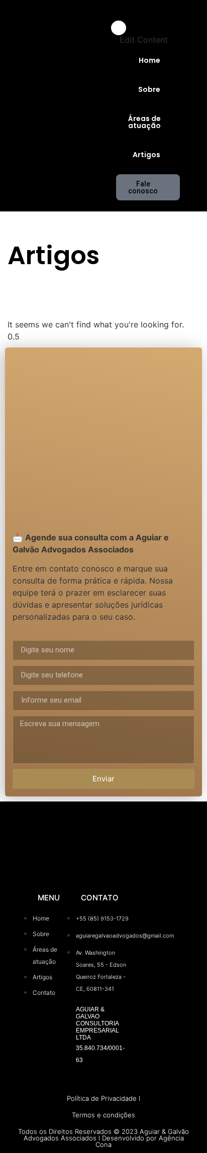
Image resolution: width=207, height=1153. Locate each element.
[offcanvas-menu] (190, 16)
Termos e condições (103, 1115)
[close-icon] (118, 28)
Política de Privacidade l (103, 1098)
